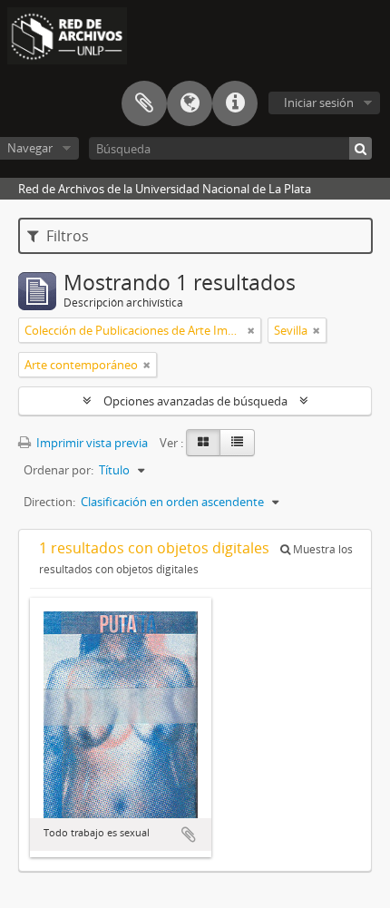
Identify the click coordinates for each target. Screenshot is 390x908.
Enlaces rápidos (235, 103)
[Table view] (237, 442)
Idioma (189, 103)
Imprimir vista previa (91, 442)
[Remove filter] (251, 330)
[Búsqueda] (360, 148)
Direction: (49, 501)
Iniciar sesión (319, 102)
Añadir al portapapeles (189, 834)
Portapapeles (144, 103)
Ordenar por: (58, 470)
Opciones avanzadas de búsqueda (195, 401)
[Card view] (203, 442)
